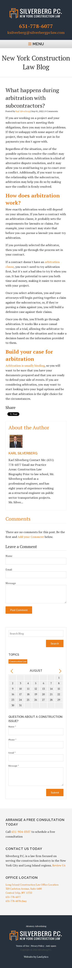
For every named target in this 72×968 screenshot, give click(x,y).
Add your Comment (31, 537)
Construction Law (18, 661)
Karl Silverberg (23, 111)
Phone (12, 739)
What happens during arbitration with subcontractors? (32, 97)
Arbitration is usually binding (25, 366)
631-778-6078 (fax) (16, 901)
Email (9, 569)
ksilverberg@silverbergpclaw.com (36, 32)
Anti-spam (51, 945)
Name (9, 556)
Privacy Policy (37, 945)
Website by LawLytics (36, 956)
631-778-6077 (36, 26)
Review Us (58, 865)
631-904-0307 (21, 832)
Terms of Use (22, 945)
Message (11, 583)
